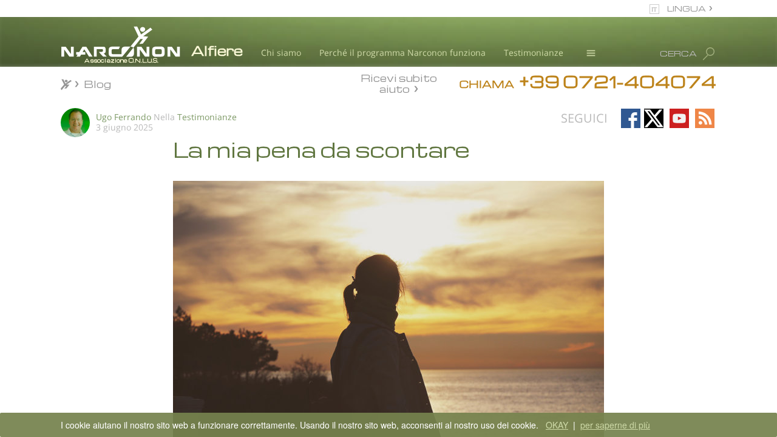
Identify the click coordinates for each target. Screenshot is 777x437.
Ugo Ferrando (123, 117)
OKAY (557, 425)
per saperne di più (615, 425)
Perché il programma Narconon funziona (402, 52)
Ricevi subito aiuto (399, 83)
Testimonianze (533, 52)
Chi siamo (281, 52)
